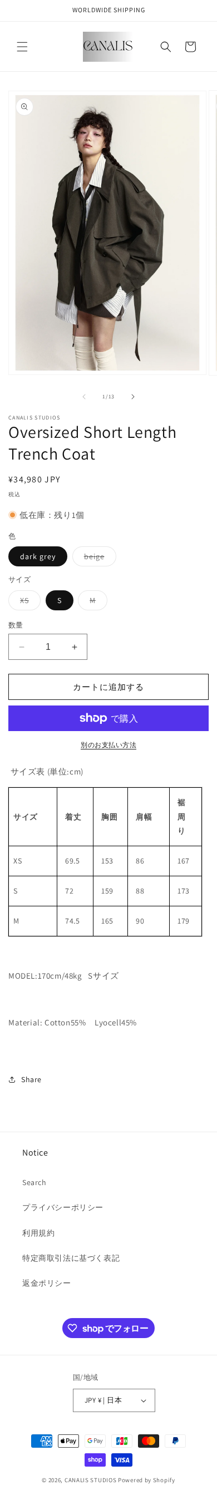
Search (34, 1182)
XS (28, 602)
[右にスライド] (133, 396)
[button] (22, 46)
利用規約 (38, 1233)
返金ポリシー (46, 1283)
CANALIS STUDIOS (91, 1480)
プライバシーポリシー (62, 1207)
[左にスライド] (84, 396)
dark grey (38, 556)
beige (98, 558)
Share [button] (31, 1079)
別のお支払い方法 (108, 745)
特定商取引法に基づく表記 (71, 1258)
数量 (15, 625)
